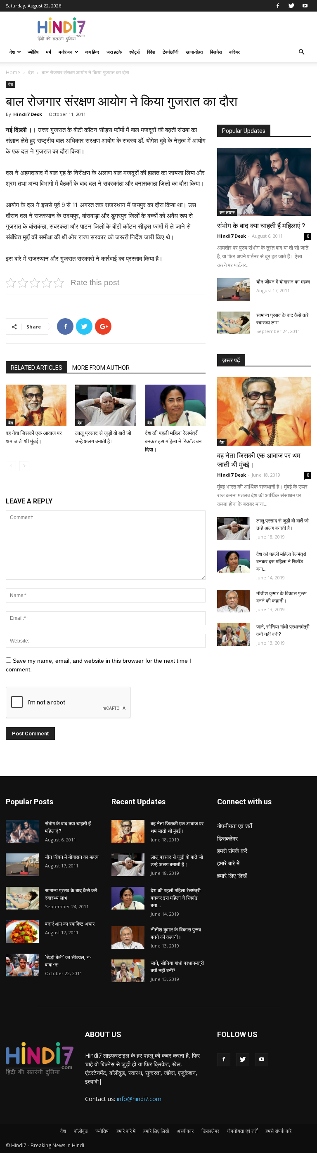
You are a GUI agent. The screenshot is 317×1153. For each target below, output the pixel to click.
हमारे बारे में (228, 863)
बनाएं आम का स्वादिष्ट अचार (70, 924)
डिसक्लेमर (227, 838)
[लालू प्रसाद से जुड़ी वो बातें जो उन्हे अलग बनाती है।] (105, 405)
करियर (234, 52)
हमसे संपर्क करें (232, 851)
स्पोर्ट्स (134, 52)
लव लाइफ (227, 212)
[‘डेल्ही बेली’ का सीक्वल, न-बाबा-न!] (22, 965)
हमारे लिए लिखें (232, 875)
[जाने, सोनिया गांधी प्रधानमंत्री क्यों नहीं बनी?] (233, 634)
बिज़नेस (216, 52)
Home (13, 72)
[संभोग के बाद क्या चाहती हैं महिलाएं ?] (264, 182)
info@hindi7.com (139, 1099)
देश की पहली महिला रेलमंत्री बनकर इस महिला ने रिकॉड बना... (281, 561)
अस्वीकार (185, 1130)
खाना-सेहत (194, 52)
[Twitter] (291, 6)
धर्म (48, 52)
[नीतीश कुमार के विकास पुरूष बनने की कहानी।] (233, 601)
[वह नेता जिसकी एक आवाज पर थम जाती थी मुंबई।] (36, 405)
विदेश (151, 52)
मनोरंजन (65, 52)
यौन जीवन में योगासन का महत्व (283, 282)
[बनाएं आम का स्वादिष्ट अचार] (22, 931)
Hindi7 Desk (27, 114)
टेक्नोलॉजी (170, 52)
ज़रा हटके (114, 52)
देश (12, 52)
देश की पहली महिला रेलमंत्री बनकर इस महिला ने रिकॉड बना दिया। (174, 441)
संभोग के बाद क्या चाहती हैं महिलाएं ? (261, 226)
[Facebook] (278, 6)
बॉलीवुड (81, 1130)
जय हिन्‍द (92, 52)
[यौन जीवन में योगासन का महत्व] (233, 289)
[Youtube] (305, 6)
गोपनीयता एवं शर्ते (234, 826)
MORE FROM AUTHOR (101, 367)
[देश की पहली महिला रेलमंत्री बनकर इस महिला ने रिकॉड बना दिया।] (175, 405)
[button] (301, 52)
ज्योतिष (33, 52)
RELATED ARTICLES (36, 367)
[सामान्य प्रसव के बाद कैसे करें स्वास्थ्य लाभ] (233, 323)
